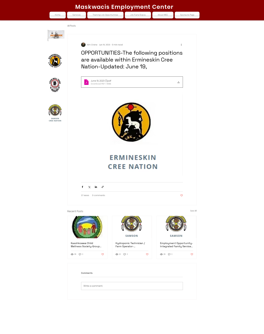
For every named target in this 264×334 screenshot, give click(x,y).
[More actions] (181, 44)
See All (193, 210)
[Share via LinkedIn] (96, 187)
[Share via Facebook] (82, 187)
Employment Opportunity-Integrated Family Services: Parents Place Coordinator (176, 245)
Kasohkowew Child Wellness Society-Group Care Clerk (85, 245)
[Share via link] (102, 187)
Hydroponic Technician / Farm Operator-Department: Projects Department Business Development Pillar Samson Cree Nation (130, 245)
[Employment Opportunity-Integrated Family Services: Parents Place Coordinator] (176, 227)
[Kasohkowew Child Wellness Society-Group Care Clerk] (87, 227)
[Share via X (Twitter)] (89, 187)
